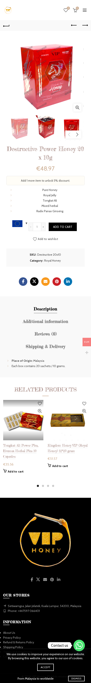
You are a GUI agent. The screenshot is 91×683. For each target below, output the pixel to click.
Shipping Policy (13, 647)
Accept (46, 667)
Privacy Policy (12, 638)
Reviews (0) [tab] (45, 334)
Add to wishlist (48, 239)
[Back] (6, 25)
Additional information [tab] (45, 321)
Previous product (74, 25)
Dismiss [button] (76, 678)
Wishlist (68, 8)
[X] (34, 281)
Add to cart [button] (15, 471)
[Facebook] (23, 281)
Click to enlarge (77, 108)
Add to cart (62, 227)
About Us (9, 633)
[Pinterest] (56, 281)
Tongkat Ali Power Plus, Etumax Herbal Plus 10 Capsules (20, 451)
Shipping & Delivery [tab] (45, 346)
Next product (84, 25)
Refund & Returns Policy (18, 642)
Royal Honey (52, 260)
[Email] (45, 281)
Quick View (39, 411)
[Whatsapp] (79, 645)
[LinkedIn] (68, 281)
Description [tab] (45, 308)
